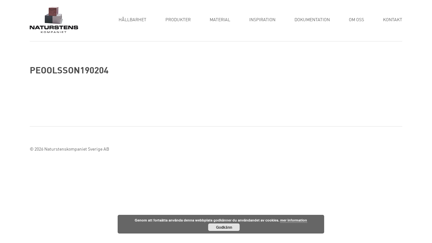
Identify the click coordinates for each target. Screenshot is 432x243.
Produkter (178, 20)
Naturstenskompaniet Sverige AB (76, 149)
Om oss (356, 20)
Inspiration (262, 20)
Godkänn (224, 227)
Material (220, 20)
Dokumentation (312, 20)
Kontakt (392, 20)
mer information (293, 220)
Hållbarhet (132, 20)
